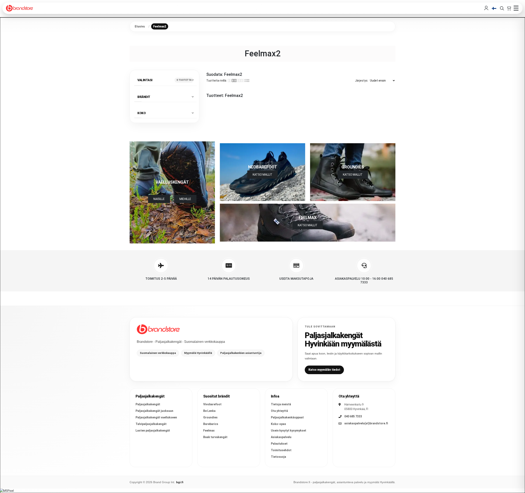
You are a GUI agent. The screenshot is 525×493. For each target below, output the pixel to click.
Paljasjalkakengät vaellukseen (156, 417)
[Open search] (501, 8)
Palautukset (279, 443)
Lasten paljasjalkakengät (153, 430)
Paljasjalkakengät (148, 404)
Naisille (159, 199)
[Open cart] (508, 8)
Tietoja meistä (281, 404)
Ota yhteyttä (279, 410)
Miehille (185, 199)
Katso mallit (353, 174)
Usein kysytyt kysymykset (288, 430)
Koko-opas (278, 424)
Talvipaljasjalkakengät (151, 424)
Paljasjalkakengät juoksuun (154, 410)
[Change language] (494, 8)
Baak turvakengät (215, 437)
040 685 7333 (353, 416)
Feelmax (209, 430)
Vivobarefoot (212, 404)
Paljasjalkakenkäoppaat (287, 417)
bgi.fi (179, 482)
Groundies (210, 417)
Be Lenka (209, 410)
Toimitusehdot (281, 450)
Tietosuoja (278, 456)
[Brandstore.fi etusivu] (158, 329)
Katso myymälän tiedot (324, 369)
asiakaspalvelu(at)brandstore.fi (366, 423)
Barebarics (210, 424)
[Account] (486, 8)
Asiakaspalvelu (281, 437)
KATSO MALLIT (262, 174)
